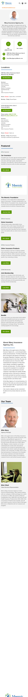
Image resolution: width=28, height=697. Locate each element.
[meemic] (6, 3)
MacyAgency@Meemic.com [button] (16, 58)
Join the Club (6, 212)
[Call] (8, 44)
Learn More (6, 263)
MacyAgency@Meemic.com (10, 115)
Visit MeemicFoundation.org (8, 7)
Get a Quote (6, 170)
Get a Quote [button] (20, 48)
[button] (5, 58)
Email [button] (8, 58)
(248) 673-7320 (8, 50)
